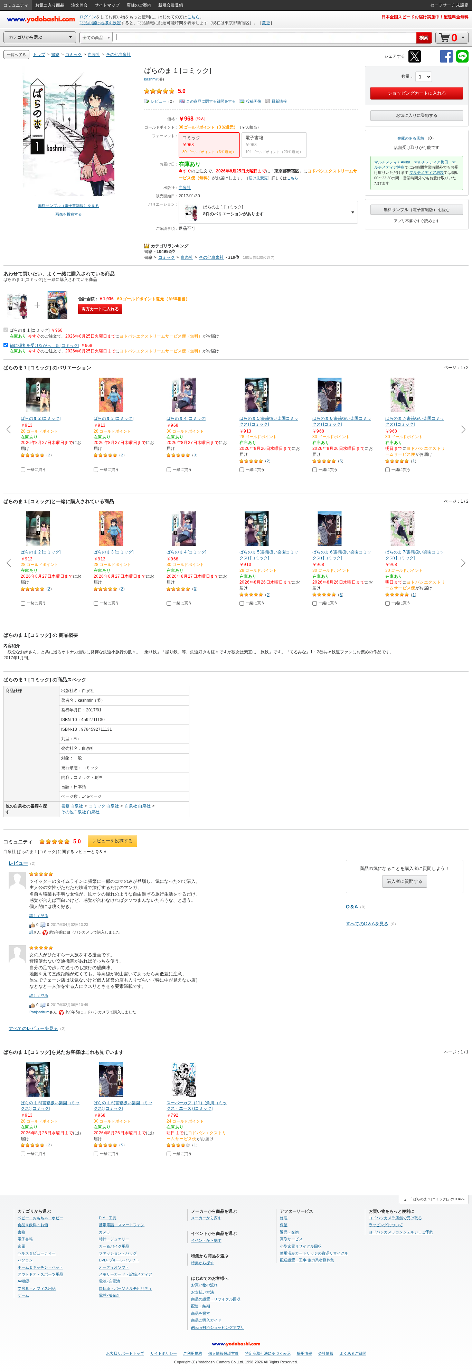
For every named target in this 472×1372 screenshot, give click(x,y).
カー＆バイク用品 (114, 1246)
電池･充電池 (109, 1281)
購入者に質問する (405, 881)
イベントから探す (206, 1240)
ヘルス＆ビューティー (37, 1253)
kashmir (151, 79)
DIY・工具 (107, 1218)
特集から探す (202, 1263)
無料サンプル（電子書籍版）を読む (417, 209)
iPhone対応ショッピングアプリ (217, 1327)
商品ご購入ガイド (206, 1320)
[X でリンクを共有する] (414, 61)
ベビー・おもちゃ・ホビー (40, 1218)
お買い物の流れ (204, 1285)
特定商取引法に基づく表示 (268, 1353)
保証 (283, 1225)
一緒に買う (36, 469)
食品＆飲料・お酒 (33, 1225)
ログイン (87, 17)
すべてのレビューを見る (33, 1028)
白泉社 (185, 187)
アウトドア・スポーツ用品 (40, 1274)
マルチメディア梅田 (431, 162)
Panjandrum (39, 1012)
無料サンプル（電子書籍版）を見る (68, 206)
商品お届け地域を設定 (100, 22)
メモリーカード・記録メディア (125, 1274)
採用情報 (304, 1353)
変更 (266, 22)
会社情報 (325, 1353)
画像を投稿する (68, 214)
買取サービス (291, 1239)
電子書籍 (25, 1239)
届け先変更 (258, 178)
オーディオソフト (114, 1267)
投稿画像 (253, 101)
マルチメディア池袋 (426, 172)
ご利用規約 (192, 1353)
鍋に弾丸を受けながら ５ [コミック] (44, 345)
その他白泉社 (211, 257)
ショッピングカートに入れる (417, 93)
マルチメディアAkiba (392, 162)
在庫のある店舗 (410, 138)
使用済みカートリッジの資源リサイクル (314, 1253)
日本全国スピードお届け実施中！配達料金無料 (425, 17)
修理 (283, 1218)
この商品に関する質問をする (211, 101)
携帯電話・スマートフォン (121, 1225)
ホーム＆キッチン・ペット (40, 1267)
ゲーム (23, 1295)
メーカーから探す (206, 1218)
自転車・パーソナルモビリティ (125, 1288)
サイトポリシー (163, 1353)
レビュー (158, 101)
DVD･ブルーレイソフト (119, 1260)
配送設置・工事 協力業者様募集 (307, 1260)
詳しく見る (38, 916)
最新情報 (279, 101)
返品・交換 (289, 1232)
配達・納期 (200, 1306)
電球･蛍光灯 (109, 1295)
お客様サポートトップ (125, 1353)
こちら (193, 17)
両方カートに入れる (100, 308)
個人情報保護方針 (223, 1353)
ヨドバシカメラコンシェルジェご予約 (401, 1232)
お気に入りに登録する (416, 115)
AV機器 (24, 1281)
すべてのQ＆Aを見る (367, 923)
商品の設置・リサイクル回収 (215, 1299)
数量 (406, 76)
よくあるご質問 (353, 1353)
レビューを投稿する (112, 840)
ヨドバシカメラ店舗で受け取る (395, 1218)
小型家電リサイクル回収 (301, 1246)
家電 (21, 1246)
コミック (166, 257)
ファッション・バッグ (118, 1253)
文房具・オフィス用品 (37, 1288)
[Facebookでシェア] (446, 61)
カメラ (104, 1232)
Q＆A (352, 906)
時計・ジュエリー (114, 1239)
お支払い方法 (202, 1292)
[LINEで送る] (462, 61)
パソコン (25, 1260)
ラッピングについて (386, 1225)
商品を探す (200, 1313)
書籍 (148, 251)
